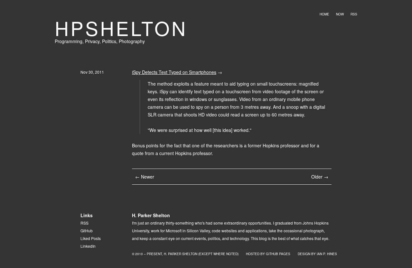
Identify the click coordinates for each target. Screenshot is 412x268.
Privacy (92, 41)
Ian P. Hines (327, 254)
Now (340, 14)
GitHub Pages (278, 254)
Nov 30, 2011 (92, 72)
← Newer (144, 176)
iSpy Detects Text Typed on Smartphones (174, 72)
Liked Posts (90, 238)
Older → (319, 176)
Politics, (110, 41)
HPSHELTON (121, 28)
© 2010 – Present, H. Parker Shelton (164, 254)
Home (324, 14)
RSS (354, 14)
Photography (132, 41)
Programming (68, 41)
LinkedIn (88, 246)
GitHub (86, 230)
